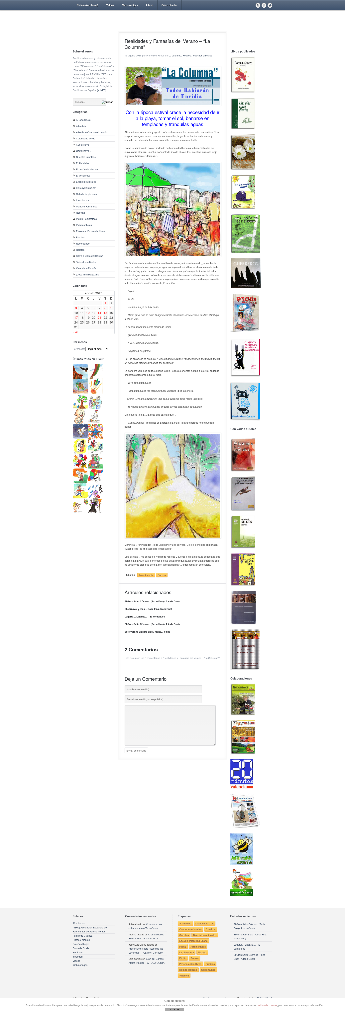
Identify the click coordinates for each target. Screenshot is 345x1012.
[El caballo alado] (80, 437)
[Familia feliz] (95, 467)
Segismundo (208, 970)
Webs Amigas (130, 5)
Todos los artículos (86, 262)
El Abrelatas (82, 163)
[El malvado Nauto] (95, 437)
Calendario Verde (85, 138)
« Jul (75, 331)
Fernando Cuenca (82, 935)
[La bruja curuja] (95, 512)
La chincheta (146, 575)
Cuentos (184, 935)
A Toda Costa (83, 119)
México (202, 952)
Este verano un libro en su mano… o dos (147, 631)
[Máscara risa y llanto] (80, 452)
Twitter (270, 5)
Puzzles (80, 237)
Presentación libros (190, 964)
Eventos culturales (86, 181)
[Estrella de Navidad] (95, 377)
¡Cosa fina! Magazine (87, 274)
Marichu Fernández (86, 206)
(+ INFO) (101, 90)
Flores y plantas (81, 939)
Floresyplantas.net (86, 187)
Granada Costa (81, 948)
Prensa (162, 575)
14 (99, 312)
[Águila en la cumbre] (80, 377)
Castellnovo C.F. (204, 923)
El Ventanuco (83, 175)
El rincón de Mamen (87, 169)
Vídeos (110, 5)
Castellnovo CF (84, 150)
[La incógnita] (80, 482)
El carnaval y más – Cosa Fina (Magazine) (148, 609)
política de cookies (267, 1005)
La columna (82, 200)
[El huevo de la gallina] (95, 422)
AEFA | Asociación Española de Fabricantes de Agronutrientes (90, 929)
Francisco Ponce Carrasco (171, 27)
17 (76, 317)
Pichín (182, 958)
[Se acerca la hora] (80, 497)
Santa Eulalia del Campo (89, 255)
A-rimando (185, 923)
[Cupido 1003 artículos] (80, 512)
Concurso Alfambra (190, 929)
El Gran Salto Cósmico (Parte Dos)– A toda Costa (152, 601)
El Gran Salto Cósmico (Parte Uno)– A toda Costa (152, 624)
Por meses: (79, 348)
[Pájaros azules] (80, 407)
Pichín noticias (84, 225)
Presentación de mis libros (90, 231)
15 (105, 312)
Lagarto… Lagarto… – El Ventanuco (145, 616)
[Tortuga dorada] (80, 392)
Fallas (182, 946)
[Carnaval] (95, 482)
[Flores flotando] (95, 452)
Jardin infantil (198, 946)
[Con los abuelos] (95, 407)
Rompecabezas (188, 970)
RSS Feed (258, 5)
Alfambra (81, 126)
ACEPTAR (174, 1009)
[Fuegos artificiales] (95, 392)
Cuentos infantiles (86, 157)
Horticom (77, 952)
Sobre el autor (169, 5)
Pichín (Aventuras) (87, 5)
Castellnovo (82, 144)
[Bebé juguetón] (80, 422)
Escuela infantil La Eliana (193, 941)
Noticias (80, 212)
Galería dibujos (81, 944)
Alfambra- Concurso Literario (91, 132)
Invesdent (78, 956)
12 (88, 312)
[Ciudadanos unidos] (80, 467)
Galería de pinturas (86, 194)
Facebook (264, 5)
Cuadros (211, 929)
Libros (149, 5)
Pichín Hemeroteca (86, 218)
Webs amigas (80, 965)
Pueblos (210, 964)
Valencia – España (86, 268)
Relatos (80, 249)
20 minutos (79, 923)
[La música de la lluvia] (95, 497)
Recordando (83, 243)
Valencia (184, 975)
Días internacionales (204, 935)
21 (99, 317)
